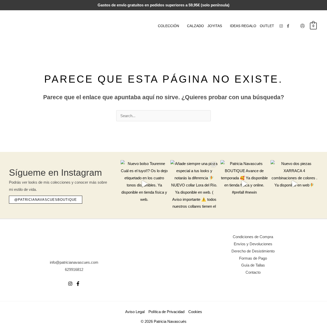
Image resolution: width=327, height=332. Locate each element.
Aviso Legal (135, 311)
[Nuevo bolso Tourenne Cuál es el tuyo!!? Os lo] (144, 184)
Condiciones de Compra (253, 237)
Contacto (253, 272)
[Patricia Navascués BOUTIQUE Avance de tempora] (244, 184)
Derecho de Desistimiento (253, 251)
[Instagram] (281, 26)
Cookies (195, 311)
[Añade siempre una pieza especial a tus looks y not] (194, 184)
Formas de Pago (253, 258)
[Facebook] (288, 26)
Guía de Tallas (253, 265)
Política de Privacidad (166, 311)
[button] (181, 26)
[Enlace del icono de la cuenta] (302, 26)
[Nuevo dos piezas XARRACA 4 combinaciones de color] (294, 184)
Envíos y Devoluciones (253, 244)
